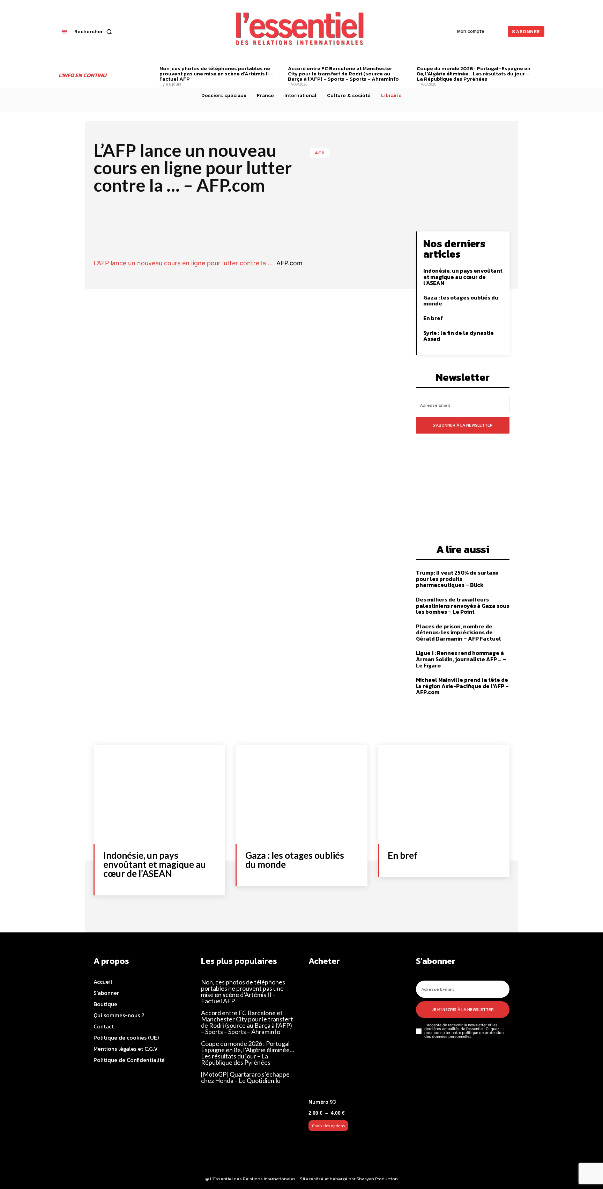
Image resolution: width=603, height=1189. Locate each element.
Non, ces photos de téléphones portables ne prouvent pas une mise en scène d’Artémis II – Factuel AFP (216, 73)
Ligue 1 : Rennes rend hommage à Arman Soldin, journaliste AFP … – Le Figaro (461, 659)
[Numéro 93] (355, 1037)
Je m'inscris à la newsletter (463, 1009)
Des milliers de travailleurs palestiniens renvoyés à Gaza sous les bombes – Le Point (462, 605)
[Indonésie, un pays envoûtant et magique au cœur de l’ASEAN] (159, 794)
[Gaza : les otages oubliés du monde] (301, 794)
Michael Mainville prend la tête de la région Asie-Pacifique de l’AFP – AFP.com (462, 685)
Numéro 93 (322, 1102)
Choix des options (328, 1125)
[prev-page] (148, 69)
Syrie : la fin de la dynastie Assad (458, 335)
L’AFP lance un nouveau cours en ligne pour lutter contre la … (183, 263)
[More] (377, 238)
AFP (320, 152)
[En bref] (443, 794)
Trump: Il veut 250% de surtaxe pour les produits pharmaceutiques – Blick (457, 578)
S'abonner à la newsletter (463, 425)
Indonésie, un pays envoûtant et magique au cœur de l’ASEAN (462, 276)
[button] (94, 31)
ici (502, 1028)
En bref (433, 318)
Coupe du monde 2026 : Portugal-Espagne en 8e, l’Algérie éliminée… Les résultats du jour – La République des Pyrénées (473, 73)
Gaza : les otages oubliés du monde (460, 300)
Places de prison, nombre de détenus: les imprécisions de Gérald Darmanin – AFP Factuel (458, 632)
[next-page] (541, 69)
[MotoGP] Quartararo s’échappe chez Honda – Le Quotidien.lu (245, 1077)
